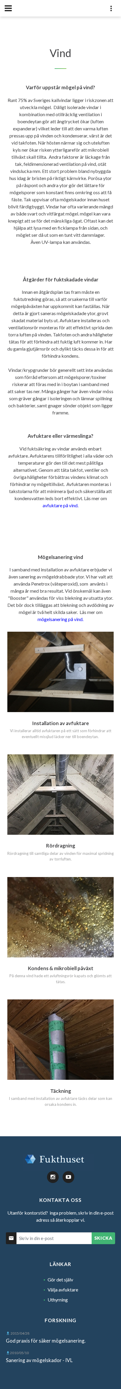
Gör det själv (60, 1279)
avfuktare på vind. (60, 505)
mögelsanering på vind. (60, 619)
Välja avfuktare (63, 1289)
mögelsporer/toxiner (85, 377)
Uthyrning (58, 1299)
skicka (103, 1238)
